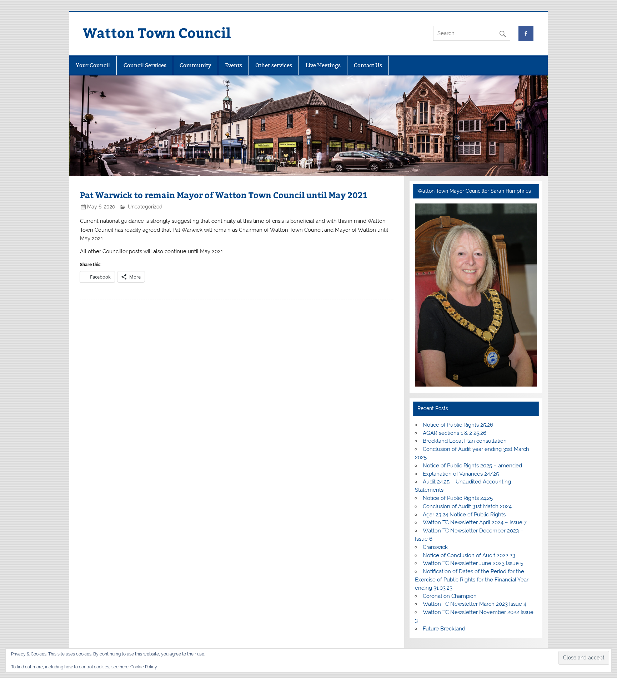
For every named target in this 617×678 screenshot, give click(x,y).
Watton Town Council (157, 32)
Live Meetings (323, 65)
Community (195, 65)
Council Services (145, 65)
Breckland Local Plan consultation (465, 441)
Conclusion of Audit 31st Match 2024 (467, 506)
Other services (273, 65)
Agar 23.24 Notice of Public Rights (464, 514)
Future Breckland (444, 628)
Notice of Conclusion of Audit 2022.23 (469, 555)
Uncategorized (145, 207)
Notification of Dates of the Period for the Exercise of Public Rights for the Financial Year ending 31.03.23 (471, 579)
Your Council (93, 65)
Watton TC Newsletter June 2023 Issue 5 (473, 563)
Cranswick (435, 547)
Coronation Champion (450, 596)
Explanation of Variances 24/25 (461, 474)
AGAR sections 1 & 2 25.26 (454, 433)
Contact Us (368, 65)
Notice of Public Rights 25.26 (458, 425)
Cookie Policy (143, 666)
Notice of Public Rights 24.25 (458, 498)
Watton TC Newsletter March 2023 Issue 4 (474, 604)
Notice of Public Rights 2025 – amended (472, 465)
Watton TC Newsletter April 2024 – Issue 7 (475, 522)
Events (233, 65)
